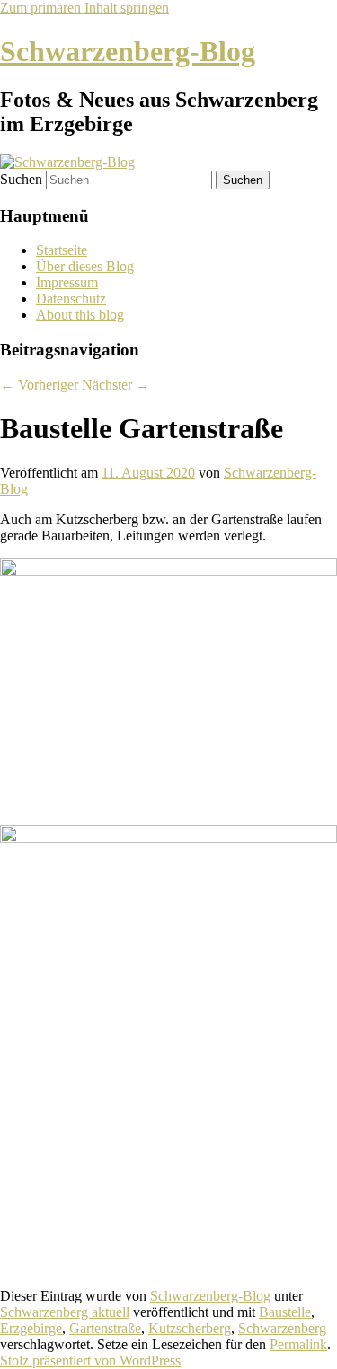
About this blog (80, 314)
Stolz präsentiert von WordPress (90, 1360)
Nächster (116, 384)
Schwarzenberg (282, 1328)
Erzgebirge (31, 1328)
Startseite (61, 250)
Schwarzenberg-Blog (127, 51)
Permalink (298, 1344)
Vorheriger (39, 384)
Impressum (67, 282)
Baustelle (285, 1312)
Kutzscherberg (189, 1328)
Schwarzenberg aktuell (64, 1312)
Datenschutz (71, 298)
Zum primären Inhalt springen (84, 7)
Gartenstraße (105, 1328)
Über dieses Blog (85, 266)
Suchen (21, 179)
